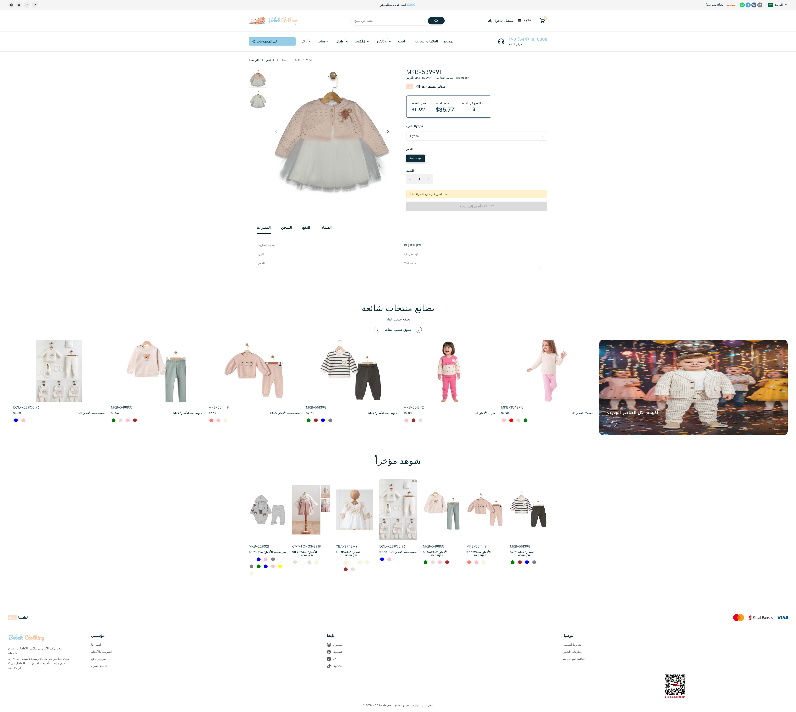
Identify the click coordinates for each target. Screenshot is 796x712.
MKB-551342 (414, 407)
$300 (411, 5)
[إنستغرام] (27, 5)
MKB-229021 (259, 546)
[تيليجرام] (748, 4)
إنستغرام (338, 645)
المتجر (270, 60)
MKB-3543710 (512, 407)
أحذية (401, 41)
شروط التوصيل (571, 645)
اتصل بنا (732, 4)
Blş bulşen (462, 78)
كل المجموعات (267, 41)
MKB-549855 (121, 407)
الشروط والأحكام (101, 652)
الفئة (284, 60)
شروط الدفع (98, 659)
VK (334, 659)
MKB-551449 (219, 407)
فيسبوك (337, 652)
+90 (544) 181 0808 (527, 39)
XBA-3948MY (347, 546)
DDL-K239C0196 (26, 407)
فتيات (322, 41)
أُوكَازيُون (381, 41)
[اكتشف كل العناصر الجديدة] (612, 422)
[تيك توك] (35, 5)
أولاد (305, 41)
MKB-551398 (316, 407)
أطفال (340, 41)
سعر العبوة (442, 103)
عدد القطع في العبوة (474, 103)
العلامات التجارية (426, 41)
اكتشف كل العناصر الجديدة (632, 412)
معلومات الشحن (572, 652)
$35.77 (445, 109)
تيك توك (337, 666)
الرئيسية (254, 60)
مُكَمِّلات (360, 41)
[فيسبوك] (11, 5)
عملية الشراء (99, 666)
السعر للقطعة (419, 103)
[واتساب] (742, 4)
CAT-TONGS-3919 (306, 546)
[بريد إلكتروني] (759, 4)
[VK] (19, 5)
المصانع (449, 41)
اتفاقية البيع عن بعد (573, 659)
